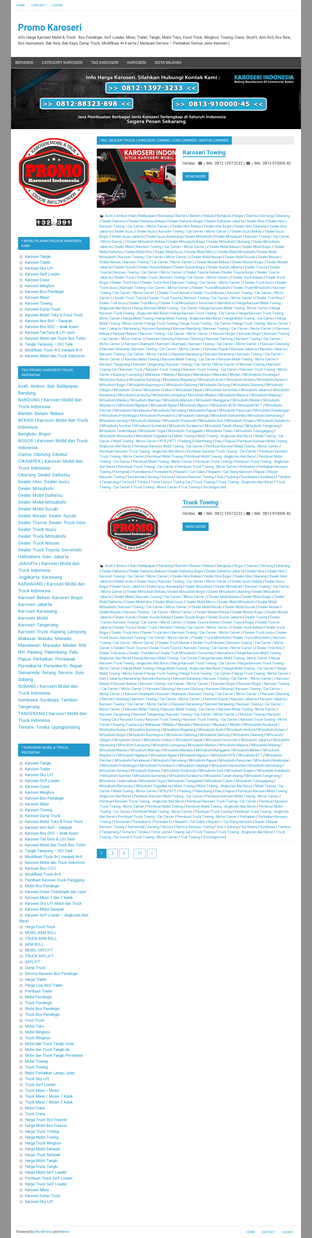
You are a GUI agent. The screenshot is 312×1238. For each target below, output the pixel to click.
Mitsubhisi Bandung (144, 380)
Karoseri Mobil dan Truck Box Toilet (55, 338)
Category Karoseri (62, 62)
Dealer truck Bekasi (248, 277)
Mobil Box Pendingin (42, 886)
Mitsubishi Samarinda (228, 415)
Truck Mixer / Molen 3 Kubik (49, 1102)
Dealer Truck (124, 277)
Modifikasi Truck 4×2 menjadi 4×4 (53, 350)
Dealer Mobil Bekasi (224, 247)
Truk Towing (190, 487)
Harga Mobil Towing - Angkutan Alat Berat (188, 318)
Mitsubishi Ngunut (194, 405)
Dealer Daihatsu (114, 221)
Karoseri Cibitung (190, 339)
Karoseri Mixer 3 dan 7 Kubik (49, 897)
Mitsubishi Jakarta (255, 390)
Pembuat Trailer (38, 991)
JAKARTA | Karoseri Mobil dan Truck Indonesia (48, 567)
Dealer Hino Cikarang (251, 226)
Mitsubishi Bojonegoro (146, 385)
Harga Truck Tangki (41, 1166)
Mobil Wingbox (37, 1032)
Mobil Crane (35, 1108)
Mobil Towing (184, 436)
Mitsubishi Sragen (240, 421)
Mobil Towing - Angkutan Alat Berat (224, 436)
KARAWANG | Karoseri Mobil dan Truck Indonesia (51, 587)
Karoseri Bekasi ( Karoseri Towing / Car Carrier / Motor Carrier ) (161, 334)
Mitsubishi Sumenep (150, 426)
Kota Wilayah (168, 62)
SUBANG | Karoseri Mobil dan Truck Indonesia (48, 690)
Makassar (153, 375)
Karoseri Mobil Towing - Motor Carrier (247, 359)
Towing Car (182, 482)
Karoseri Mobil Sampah (44, 909)
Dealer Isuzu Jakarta (128, 236)
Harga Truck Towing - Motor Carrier (261, 323)
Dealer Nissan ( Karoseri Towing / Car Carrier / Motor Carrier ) (146, 262)
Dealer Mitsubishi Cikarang (229, 242)
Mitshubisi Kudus (112, 380)
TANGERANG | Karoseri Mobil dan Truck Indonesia (52, 717)
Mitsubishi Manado (178, 400)
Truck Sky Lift (37, 1079)
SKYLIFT (32, 962)
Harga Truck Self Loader (46, 1184)
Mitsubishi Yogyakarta (153, 436)
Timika (142, 482)
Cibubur (60, 454)
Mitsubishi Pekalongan (272, 410)
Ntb (82, 645)
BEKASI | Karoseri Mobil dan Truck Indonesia (53, 424)
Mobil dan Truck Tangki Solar (49, 1043)
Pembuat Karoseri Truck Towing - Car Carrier (221, 451)
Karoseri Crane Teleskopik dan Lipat (55, 891)
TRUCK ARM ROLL (41, 938)
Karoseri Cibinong (160, 339)
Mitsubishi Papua (202, 410)
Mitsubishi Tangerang (262, 426)
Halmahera (225, 303)
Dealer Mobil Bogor (257, 247)
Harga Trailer (36, 979)
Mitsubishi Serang (113, 421)
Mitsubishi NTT (250, 405)
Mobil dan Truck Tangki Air (47, 1049)
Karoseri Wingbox (39, 286)
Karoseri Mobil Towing (142, 359)
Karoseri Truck (131, 369)
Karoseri (136, 62)
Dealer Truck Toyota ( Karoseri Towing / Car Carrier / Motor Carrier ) (201, 298)
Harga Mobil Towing (138, 318)
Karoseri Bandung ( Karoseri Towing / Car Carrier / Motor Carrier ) (223, 329)
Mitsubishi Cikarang (248, 385)
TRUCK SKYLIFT (39, 956)
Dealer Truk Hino (269, 298)
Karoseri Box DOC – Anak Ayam (51, 326)
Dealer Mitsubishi (198, 236)
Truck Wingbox (37, 1038)
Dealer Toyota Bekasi (203, 272)
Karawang (132, 329)
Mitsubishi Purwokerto (158, 415)
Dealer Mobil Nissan (207, 257)
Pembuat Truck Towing (213, 461)
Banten (181, 216)
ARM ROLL (34, 944)
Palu (218, 441)
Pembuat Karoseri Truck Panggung (54, 880)
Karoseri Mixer (37, 297)
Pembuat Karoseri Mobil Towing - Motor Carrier (242, 446)
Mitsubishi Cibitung (215, 385)
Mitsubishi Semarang (265, 415)
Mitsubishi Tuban (219, 431)
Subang (232, 477)
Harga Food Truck (40, 927)
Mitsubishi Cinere (127, 390)
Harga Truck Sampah (42, 1155)
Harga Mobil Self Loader (46, 1172)
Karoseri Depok (216, 349)
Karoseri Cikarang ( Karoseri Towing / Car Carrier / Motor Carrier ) (152, 349)
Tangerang (110, 482)
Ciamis (251, 216)
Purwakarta (142, 472)
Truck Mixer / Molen (42, 1090)
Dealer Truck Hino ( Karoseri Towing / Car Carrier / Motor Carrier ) (192, 282)
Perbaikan (247, 467)
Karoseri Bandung (156, 329)
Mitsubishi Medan (246, 400)
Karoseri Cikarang (275, 344)
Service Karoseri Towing (195, 477)
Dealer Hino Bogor (218, 226)
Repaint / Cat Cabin (190, 472)
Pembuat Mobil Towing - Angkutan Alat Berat (221, 456)
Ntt (21, 652)
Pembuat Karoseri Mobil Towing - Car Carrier (168, 446)
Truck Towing (204, 482)
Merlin (64, 1232)
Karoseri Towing (204, 152)
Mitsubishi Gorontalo (221, 390)
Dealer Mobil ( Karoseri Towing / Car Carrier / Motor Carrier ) (160, 247)
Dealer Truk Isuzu (113, 303)
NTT (172, 441)
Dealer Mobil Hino (139, 252)
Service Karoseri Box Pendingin (51, 973)
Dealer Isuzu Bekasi (247, 231)
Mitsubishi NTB (223, 405)
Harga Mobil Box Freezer (46, 1125)
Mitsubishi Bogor (112, 385)
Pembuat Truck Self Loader (49, 1178)
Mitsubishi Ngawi (164, 405)
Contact (38, 5)
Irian (102, 329)
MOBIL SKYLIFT (39, 950)
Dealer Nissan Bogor (248, 262)
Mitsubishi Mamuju (145, 400)
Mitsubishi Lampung (134, 395)
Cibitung (266, 216)
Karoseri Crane (37, 280)
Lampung (134, 375)
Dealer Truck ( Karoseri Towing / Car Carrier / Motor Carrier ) (183, 277)
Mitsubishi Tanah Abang (224, 426)
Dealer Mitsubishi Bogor (186, 242)
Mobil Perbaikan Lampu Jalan (50, 1073)
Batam (195, 216)
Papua (230, 441)
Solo (220, 477)
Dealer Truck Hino (125, 282)
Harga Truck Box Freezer (46, 1119)
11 (139, 853)
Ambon (121, 216)
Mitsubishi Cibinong (181, 385)
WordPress (43, 1232)
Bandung (166, 216)
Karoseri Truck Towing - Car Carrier (210, 369)
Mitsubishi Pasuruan (235, 410)
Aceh (109, 216)
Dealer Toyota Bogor (238, 272)
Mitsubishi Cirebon (158, 390)
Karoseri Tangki (38, 256)
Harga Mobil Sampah (42, 1149)
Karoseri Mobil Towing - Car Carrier (188, 359)
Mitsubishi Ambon (240, 380)
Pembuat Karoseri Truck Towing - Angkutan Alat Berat (141, 451)
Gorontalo (206, 303)
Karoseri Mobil (33, 618)
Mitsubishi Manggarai (213, 400)
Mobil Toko (34, 1026)
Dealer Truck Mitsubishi (212, 288)
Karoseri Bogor (224, 334)
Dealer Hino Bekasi (187, 226)
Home (20, 5)
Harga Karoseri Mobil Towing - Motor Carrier (234, 308)
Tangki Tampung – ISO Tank (49, 344)
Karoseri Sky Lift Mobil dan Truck (53, 903)
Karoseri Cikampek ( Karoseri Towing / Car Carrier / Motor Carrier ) (208, 344)
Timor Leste (160, 482)
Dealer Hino (255, 221)
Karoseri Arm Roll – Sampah (48, 321)
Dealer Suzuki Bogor (189, 267)
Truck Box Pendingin (42, 1014)
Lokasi (57, 5)
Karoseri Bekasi (34, 597)
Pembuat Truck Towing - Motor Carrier (207, 467)
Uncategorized (214, 487)
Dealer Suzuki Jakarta (225, 267)
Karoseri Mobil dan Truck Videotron (55, 356)
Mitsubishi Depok (189, 390)
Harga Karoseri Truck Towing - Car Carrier (204, 313)
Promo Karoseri (50, 27)
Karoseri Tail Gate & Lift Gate (50, 332)
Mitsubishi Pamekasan (132, 410)
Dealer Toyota (256, 267)
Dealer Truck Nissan (174, 293)
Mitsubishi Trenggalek (185, 431)
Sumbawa (249, 477)
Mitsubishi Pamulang (169, 410)
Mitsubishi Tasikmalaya (117, 431)
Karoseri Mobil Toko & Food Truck (54, 315)
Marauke (220, 375)
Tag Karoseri (104, 62)
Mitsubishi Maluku (113, 400)
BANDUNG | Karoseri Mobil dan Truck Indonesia (50, 403)
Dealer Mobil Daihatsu (40, 495)
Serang (153, 477)
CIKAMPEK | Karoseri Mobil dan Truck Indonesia (50, 465)
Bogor (239, 216)
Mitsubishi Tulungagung (254, 431)
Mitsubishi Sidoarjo (145, 421)
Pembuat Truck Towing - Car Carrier (146, 467)
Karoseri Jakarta (244, 349)
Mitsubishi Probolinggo (119, 415)
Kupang (119, 375)
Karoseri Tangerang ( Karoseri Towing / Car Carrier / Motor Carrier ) (185, 364)
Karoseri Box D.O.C (40, 868)
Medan (235, 375)
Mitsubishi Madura (233, 395)
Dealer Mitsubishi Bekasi (146, 242)
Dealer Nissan (269, 257)
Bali (133, 216)
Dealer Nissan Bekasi (213, 262)
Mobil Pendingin (38, 997)
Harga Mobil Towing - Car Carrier (249, 318)
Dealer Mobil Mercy (201, 252)
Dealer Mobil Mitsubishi (237, 252)
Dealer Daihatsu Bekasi (147, 221)
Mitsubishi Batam (271, 380)
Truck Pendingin (38, 1003)
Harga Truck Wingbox (43, 1143)
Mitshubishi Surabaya (260, 375)
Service (167, 477)
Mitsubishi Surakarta (185, 426)
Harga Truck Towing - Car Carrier (205, 323)
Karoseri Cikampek (139, 344)
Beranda (24, 62)
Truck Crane (35, 1114)
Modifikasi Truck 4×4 (42, 874)
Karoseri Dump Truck (42, 309)
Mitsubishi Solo (211, 421)
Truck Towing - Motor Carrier (155, 487)
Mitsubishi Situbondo (179, 421)
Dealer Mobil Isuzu (169, 252)
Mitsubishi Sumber (116, 426)
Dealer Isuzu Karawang (164, 236)
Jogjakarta (28, 577)
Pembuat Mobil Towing (165, 456)
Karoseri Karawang (187, 354)
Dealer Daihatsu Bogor (185, 221)
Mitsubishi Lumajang (169, 395)
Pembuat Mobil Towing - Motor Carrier (162, 461)
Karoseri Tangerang (114, 364)
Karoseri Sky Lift (39, 268)
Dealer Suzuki (125, 267)
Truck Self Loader (40, 1084)
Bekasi (209, 216)
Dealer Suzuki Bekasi (155, 267)
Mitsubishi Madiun (202, 395)
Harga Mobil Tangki (41, 1160)
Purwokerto (163, 472)
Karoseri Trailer (37, 262)
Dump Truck (35, 967)
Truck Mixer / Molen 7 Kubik (49, 1096)
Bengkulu (224, 216)
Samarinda (136, 477)
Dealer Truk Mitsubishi (178, 303)
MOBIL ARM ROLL (41, 932)
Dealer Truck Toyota (130, 298)
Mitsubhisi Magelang (179, 380)
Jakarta (115, 329)
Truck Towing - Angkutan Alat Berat (245, 482)
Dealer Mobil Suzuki (240, 257)
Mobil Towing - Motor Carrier (135, 441)
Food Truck (34, 1020)
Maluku (169, 375)
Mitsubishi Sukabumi (273, 421)
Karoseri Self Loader (42, 274)
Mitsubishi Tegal (152, 431)
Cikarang (283, 216)
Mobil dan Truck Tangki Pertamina (54, 1055)
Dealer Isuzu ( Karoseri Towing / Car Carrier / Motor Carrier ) (183, 231)
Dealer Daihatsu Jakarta (225, 221)
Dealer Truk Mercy (143, 303)
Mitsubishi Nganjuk (133, 405)
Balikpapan (147, 216)
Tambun (284, 477)
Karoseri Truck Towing (163, 369)
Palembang (203, 441)
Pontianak (122, 472)
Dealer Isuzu (124, 231)
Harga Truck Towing (161, 323)
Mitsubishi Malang (265, 395)
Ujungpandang (66, 727)
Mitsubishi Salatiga (193, 415)
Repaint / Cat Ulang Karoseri (230, 472)
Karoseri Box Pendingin (44, 291)
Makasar (27, 638)
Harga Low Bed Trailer (44, 985)
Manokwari (201, 375)
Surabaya (267, 477)
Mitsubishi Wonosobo (116, 436)
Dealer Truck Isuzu (259, 282)
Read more (195, 176)
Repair (260, 472)
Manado (184, 375)
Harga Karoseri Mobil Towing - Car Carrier (165, 308)
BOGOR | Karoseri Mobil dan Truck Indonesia (53, 444)
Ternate (128, 482)
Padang (185, 441)
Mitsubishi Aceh (211, 380)
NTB (163, 441)
